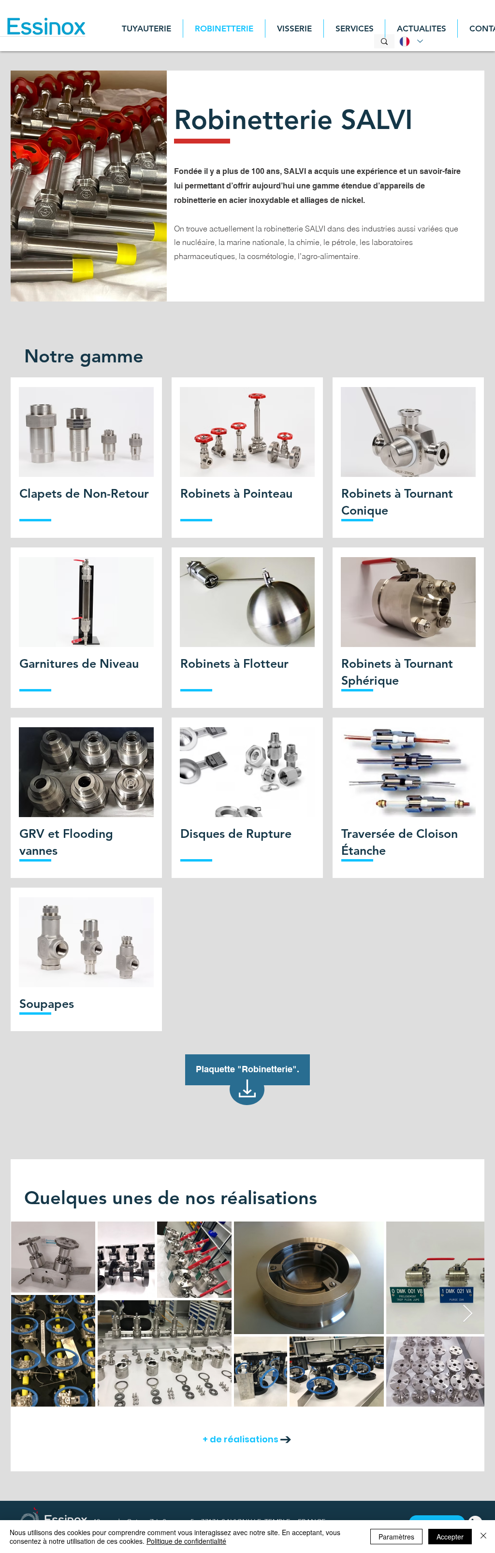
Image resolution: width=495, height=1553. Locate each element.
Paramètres (396, 1536)
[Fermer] (483, 1536)
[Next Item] (467, 1314)
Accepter (450, 1536)
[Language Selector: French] (409, 41)
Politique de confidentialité (186, 1541)
